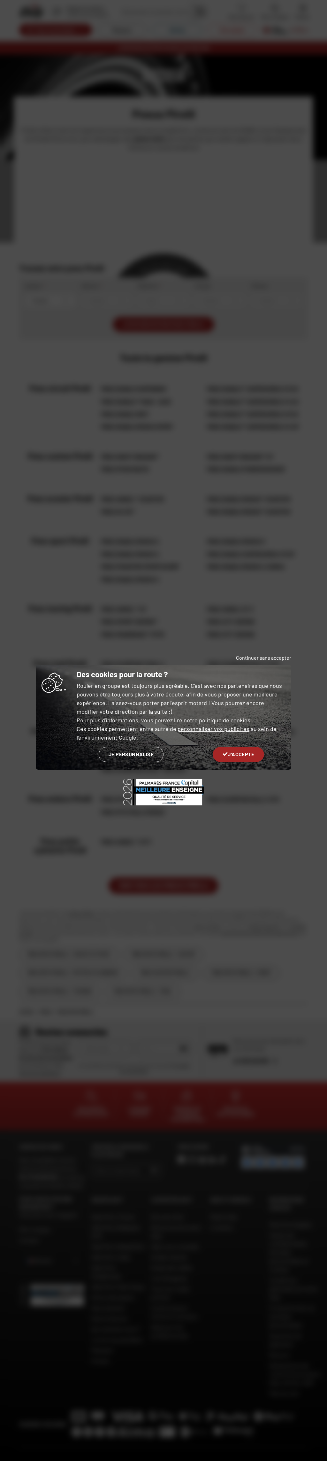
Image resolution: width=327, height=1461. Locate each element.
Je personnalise (131, 754)
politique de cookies (224, 720)
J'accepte (241, 754)
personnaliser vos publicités (213, 728)
